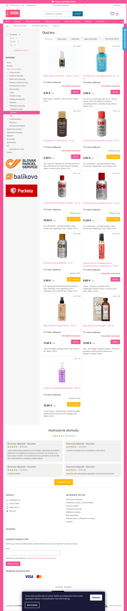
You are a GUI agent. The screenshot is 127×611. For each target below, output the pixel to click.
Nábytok (10, 136)
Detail (76, 92)
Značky (9, 152)
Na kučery (13, 122)
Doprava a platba (72, 506)
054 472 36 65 (14, 503)
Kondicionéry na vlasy (17, 86)
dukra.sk (12, 511)
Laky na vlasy (14, 89)
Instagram (68, 587)
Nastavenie (32, 605)
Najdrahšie (75, 39)
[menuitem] (7, 22)
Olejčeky (13, 112)
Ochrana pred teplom (17, 126)
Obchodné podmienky (61, 5)
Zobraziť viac (63, 482)
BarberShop (11, 142)
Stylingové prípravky (17, 99)
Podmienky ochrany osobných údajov (80, 502)
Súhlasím (96, 597)
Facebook (59, 587)
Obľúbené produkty (73, 512)
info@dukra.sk (14, 500)
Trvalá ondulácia (15, 119)
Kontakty (69, 521)
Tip (12, 45)
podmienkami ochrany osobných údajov (41, 558)
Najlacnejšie (62, 39)
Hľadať (78, 14)
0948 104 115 (14, 507)
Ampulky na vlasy (16, 109)
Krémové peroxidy (16, 76)
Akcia (13, 38)
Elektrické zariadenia (14, 132)
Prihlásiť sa (13, 564)
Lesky (11, 92)
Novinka (14, 41)
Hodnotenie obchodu (63, 430)
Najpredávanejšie (90, 39)
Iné (11, 116)
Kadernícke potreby (14, 129)
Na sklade (15, 34)
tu (69, 598)
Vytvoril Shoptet (115, 606)
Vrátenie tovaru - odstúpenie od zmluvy (80, 518)
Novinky (10, 66)
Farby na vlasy (14, 72)
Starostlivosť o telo (16, 149)
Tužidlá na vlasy (15, 96)
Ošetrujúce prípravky (17, 106)
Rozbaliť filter (20, 50)
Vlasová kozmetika (14, 69)
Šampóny (12, 102)
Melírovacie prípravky (17, 79)
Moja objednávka (72, 515)
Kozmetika (11, 139)
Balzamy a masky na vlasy (18, 82)
